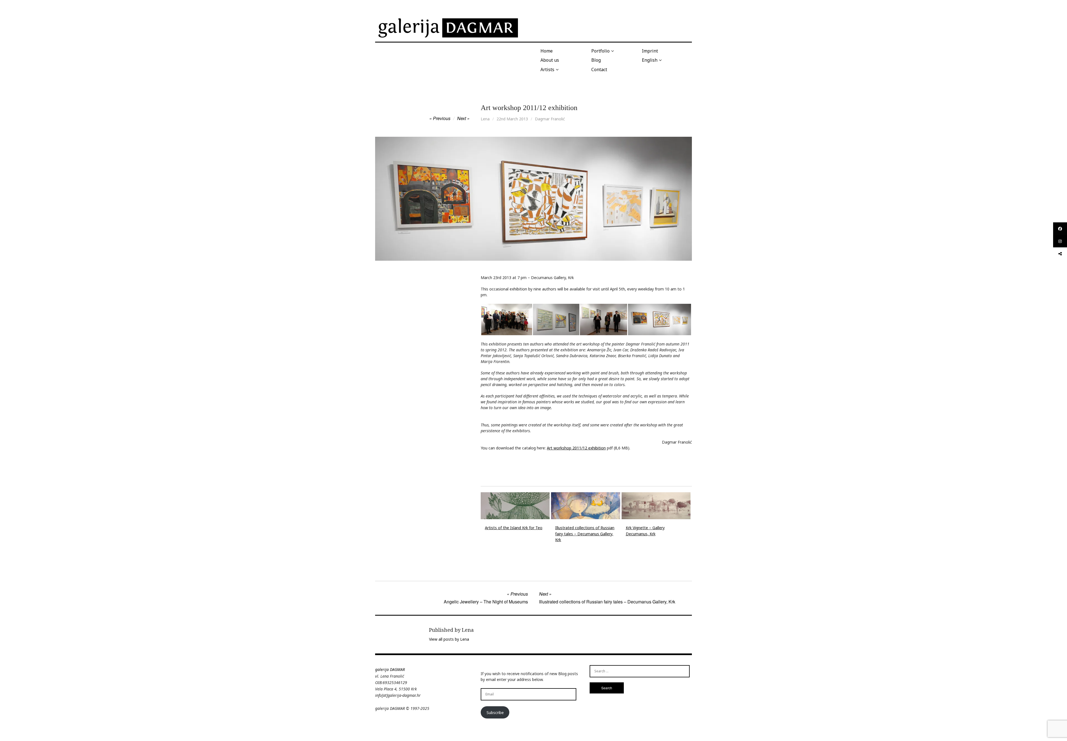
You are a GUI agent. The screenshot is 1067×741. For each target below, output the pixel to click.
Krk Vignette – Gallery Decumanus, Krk (645, 530)
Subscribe (495, 712)
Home (546, 51)
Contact (599, 69)
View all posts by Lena (449, 639)
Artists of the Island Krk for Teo (513, 527)
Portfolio (600, 51)
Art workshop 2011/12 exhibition (576, 448)
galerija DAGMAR (390, 669)
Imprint (650, 51)
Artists (547, 69)
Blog (596, 60)
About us (549, 60)
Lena (485, 118)
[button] (506, 319)
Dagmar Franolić (550, 118)
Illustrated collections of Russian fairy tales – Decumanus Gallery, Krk (584, 533)
